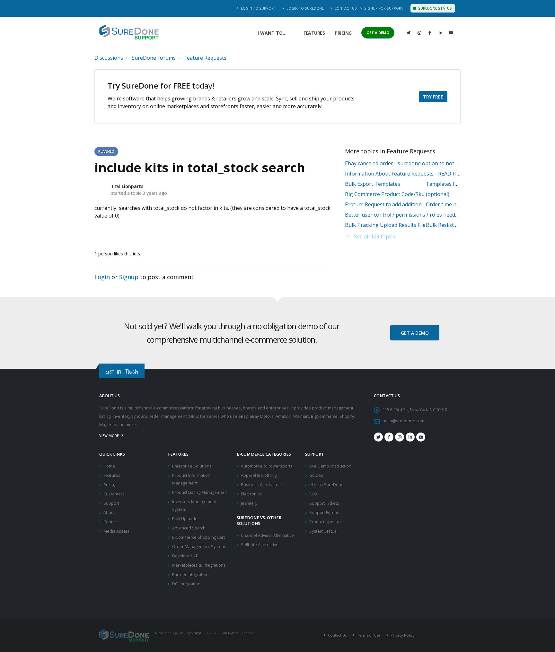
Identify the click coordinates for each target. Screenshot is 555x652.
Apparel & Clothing (259, 475)
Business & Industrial (261, 484)
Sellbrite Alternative (259, 544)
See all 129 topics (374, 236)
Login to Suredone (305, 8)
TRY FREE (433, 97)
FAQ (313, 494)
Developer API (185, 556)
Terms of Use (368, 635)
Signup (128, 277)
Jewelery (249, 503)
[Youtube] (420, 437)
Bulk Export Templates (372, 183)
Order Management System (198, 546)
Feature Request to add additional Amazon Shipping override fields (425, 204)
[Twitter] (408, 32)
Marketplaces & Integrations (199, 565)
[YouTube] (450, 32)
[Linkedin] (440, 32)
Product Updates (325, 522)
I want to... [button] (272, 33)
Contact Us (345, 8)
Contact (110, 522)
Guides (316, 475)
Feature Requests (205, 57)
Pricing (343, 33)
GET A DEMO (377, 32)
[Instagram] (419, 32)
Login (102, 277)
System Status (323, 531)
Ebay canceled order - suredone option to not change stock (416, 163)
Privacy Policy (402, 635)
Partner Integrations (191, 574)
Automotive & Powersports (267, 466)
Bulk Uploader (185, 518)
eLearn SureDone (326, 484)
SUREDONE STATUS (434, 8)
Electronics (251, 494)
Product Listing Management (199, 492)
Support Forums (324, 512)
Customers (114, 494)
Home (109, 466)
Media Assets (116, 531)
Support (111, 503)
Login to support (258, 8)
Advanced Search (189, 528)
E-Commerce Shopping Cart (198, 537)
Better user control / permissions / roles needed (403, 214)
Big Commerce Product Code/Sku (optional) (397, 194)
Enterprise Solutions (192, 466)
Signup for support (383, 8)
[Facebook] (429, 32)
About (109, 512)
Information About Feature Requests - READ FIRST (405, 173)
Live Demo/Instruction (330, 466)
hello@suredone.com (403, 421)
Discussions (108, 57)
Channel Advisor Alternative (267, 535)
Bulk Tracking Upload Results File (385, 224)
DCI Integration (186, 584)
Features (314, 33)
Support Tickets (324, 503)
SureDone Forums (154, 57)
